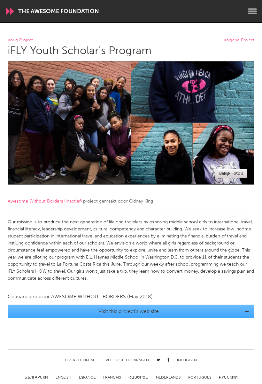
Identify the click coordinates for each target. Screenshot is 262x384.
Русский (228, 377)
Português (199, 377)
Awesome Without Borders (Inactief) (45, 201)
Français (112, 377)
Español (87, 377)
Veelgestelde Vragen (127, 360)
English (63, 377)
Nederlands (168, 377)
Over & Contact (81, 360)
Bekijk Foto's (231, 173)
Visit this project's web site (174, 311)
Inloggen (187, 360)
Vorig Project (20, 40)
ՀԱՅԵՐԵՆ (138, 377)
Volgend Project (239, 40)
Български (36, 377)
